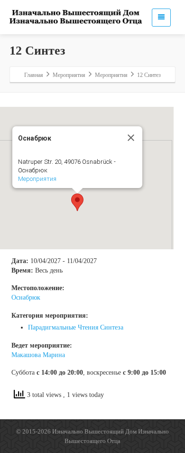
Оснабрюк (25, 297)
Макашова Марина (38, 355)
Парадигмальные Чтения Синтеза (75, 327)
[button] (77, 202)
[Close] (131, 137)
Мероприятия (37, 178)
